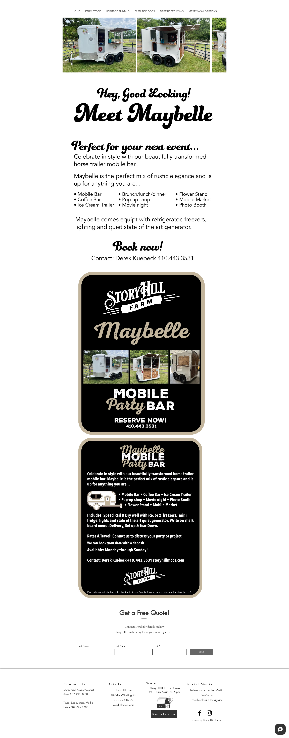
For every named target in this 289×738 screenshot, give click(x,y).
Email (155, 646)
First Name (83, 646)
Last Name (120, 646)
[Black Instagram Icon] (209, 713)
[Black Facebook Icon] (199, 713)
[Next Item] (221, 45)
